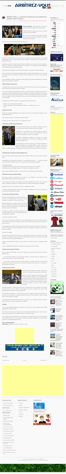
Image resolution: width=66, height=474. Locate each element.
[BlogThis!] (4, 356)
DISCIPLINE (53, 246)
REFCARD (53, 271)
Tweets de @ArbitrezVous (55, 109)
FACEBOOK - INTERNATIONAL (24, 407)
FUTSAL (52, 263)
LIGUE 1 (52, 267)
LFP (52, 265)
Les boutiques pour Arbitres (8, 429)
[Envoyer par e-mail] (2, 356)
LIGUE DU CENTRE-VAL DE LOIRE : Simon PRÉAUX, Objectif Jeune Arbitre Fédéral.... (59, 346)
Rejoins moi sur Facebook (10, 6)
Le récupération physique (7, 445)
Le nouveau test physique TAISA (9, 440)
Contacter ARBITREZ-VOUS (7, 410)
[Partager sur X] (5, 356)
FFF (52, 254)
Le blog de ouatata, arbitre (8, 405)
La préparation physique (7, 437)
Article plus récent (6, 360)
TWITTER (20, 412)
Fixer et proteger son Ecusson (8, 431)
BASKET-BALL (29, 20)
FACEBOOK (21, 403)
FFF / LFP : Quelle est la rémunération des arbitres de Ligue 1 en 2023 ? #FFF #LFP (59, 318)
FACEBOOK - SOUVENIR (23, 409)
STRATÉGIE (44, 20)
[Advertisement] (24, 336)
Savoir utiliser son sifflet (7, 433)
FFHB (52, 256)
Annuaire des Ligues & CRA (8, 426)
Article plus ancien (43, 360)
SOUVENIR (53, 276)
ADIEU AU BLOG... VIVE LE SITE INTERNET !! (59, 310)
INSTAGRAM (21, 414)
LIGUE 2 (52, 269)
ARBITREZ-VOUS (32, 459)
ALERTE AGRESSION (55, 244)
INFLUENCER (40, 20)
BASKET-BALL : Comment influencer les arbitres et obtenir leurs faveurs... (27, 18)
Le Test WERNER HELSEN (7, 448)
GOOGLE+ (20, 405)
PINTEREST (21, 416)
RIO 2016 (53, 274)
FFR (52, 258)
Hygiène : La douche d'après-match (9, 450)
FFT (52, 260)
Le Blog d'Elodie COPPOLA (8, 403)
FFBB (37, 20)
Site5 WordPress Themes (26, 460)
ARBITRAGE (22, 20)
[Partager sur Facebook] (6, 356)
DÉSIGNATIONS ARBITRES (56, 248)
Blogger (41, 459)
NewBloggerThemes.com (43, 460)
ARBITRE (25, 20)
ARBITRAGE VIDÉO (6, 415)
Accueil (24, 360)
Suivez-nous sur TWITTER (8, 6)
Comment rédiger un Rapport (8, 435)
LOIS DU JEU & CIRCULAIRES (8, 421)
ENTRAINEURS (34, 20)
